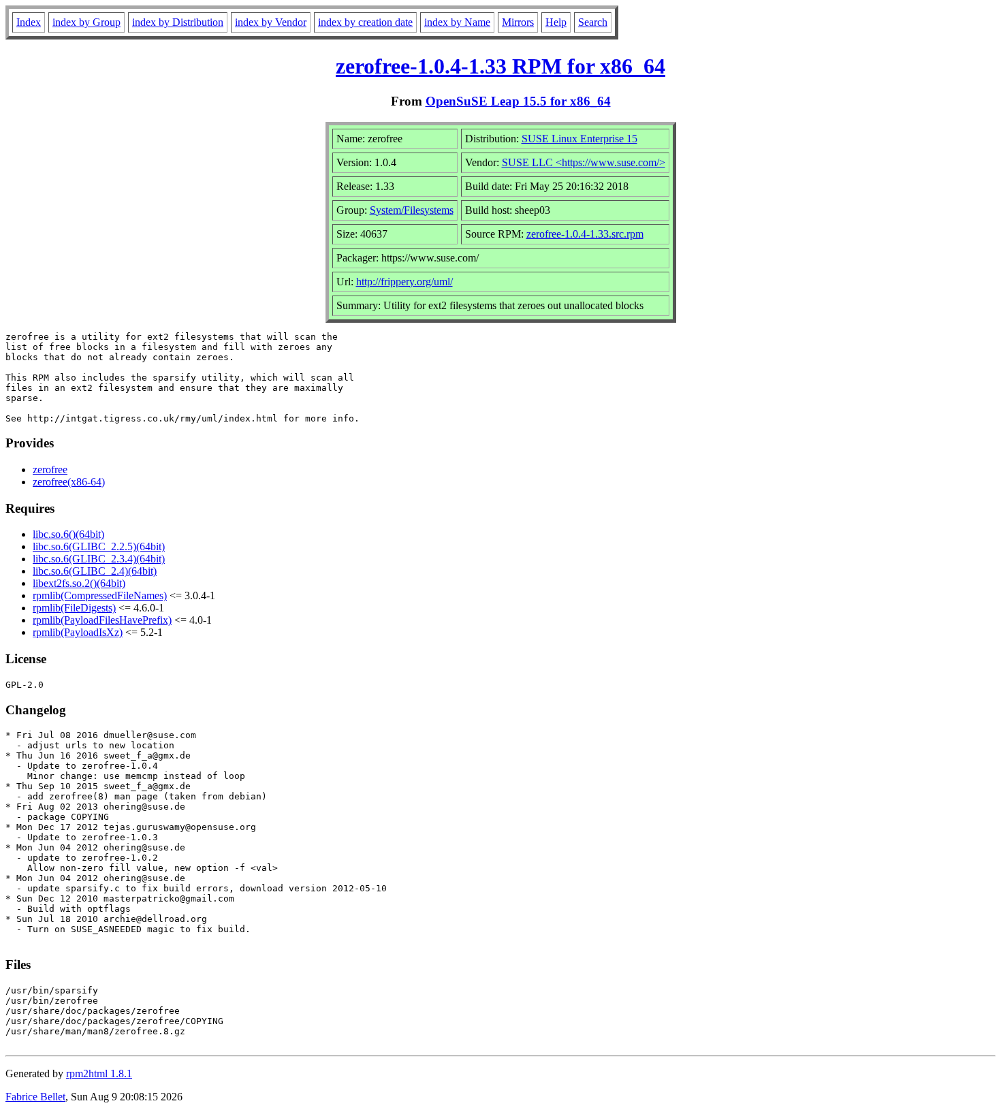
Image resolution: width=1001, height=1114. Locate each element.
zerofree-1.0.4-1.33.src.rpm (585, 234)
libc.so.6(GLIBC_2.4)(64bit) (95, 571)
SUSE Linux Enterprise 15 (579, 138)
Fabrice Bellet (35, 1096)
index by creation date (365, 22)
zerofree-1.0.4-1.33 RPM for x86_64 (500, 66)
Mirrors (518, 22)
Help (556, 22)
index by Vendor (270, 22)
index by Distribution (177, 22)
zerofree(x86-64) (69, 482)
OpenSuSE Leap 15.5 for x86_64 (518, 101)
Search (592, 22)
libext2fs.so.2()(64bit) (79, 583)
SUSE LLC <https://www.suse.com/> (583, 162)
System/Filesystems (412, 210)
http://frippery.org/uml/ (404, 281)
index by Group (86, 22)
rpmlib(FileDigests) (74, 608)
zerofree (50, 469)
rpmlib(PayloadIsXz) (78, 632)
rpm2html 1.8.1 (99, 1073)
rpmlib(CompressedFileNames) (100, 595)
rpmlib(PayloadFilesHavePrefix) (102, 620)
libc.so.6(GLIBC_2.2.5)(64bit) (99, 546)
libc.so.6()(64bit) (68, 534)
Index (28, 22)
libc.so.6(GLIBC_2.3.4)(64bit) (99, 558)
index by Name (457, 22)
